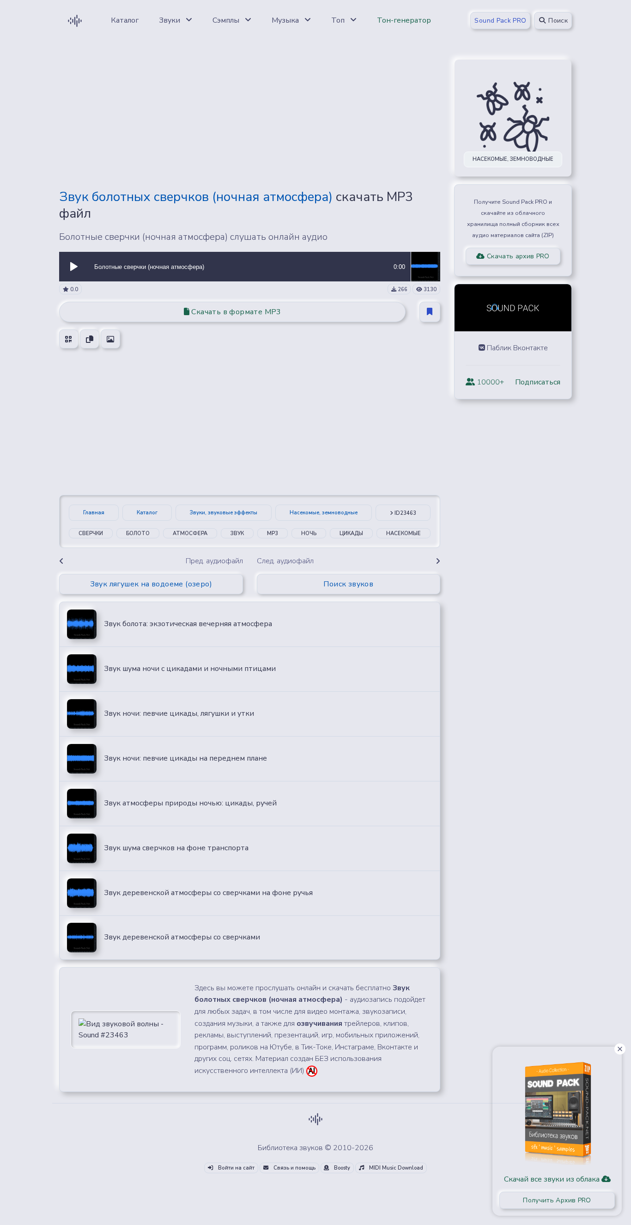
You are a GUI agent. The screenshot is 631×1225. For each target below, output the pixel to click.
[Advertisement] (249, 116)
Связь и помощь (294, 1167)
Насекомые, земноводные (324, 512)
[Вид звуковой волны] (126, 1029)
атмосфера (190, 533)
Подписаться (537, 382)
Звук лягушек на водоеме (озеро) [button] (151, 584)
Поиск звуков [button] (348, 584)
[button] (74, 266)
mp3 (272, 533)
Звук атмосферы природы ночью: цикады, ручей (190, 803)
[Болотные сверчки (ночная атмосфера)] (425, 266)
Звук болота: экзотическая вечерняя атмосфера (188, 624)
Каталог (147, 512)
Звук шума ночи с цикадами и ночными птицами (190, 669)
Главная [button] (93, 512)
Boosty (341, 1167)
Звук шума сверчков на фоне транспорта (176, 848)
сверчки (91, 533)
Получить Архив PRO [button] (557, 1200)
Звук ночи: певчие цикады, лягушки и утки (179, 713)
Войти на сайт (236, 1167)
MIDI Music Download (395, 1167)
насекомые (403, 533)
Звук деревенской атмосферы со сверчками (182, 937)
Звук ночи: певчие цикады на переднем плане (185, 758)
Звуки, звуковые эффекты (223, 512)
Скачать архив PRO (517, 256)
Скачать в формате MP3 (235, 312)
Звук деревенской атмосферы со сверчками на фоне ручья (208, 893)
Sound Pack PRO (500, 20)
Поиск (557, 20)
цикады (351, 533)
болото (138, 533)
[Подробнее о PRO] (557, 1110)
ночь (308, 533)
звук (237, 533)
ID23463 (404, 513)
